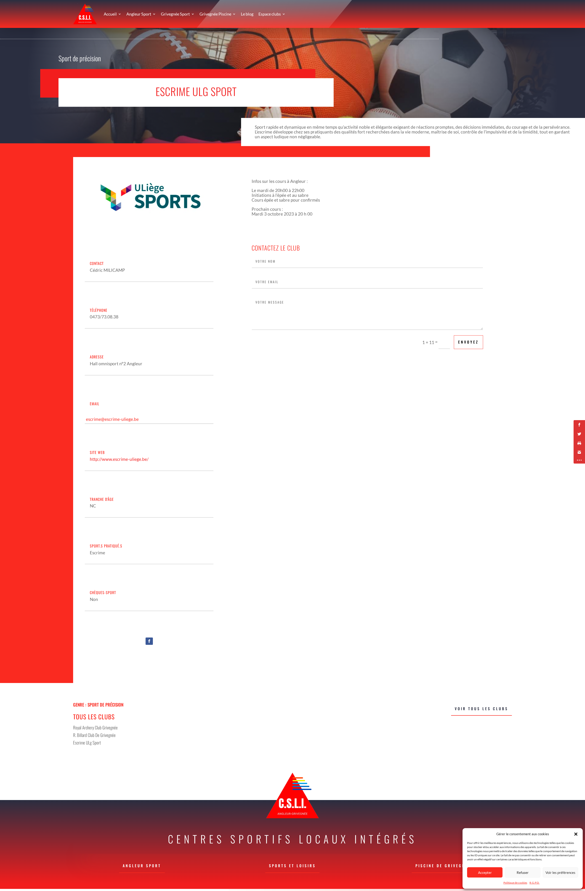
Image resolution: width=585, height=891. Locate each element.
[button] (576, 834)
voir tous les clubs (481, 708)
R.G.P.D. (534, 882)
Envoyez (468, 342)
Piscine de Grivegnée (443, 865)
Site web (97, 452)
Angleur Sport (138, 13)
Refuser (523, 872)
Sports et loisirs (292, 865)
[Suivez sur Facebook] (149, 641)
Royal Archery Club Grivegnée (95, 727)
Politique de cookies (515, 882)
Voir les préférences (560, 872)
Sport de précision (79, 58)
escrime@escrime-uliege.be (112, 419)
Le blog (247, 13)
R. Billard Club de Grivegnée (94, 735)
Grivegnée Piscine (215, 13)
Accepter (485, 872)
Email (94, 403)
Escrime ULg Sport (87, 742)
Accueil (110, 13)
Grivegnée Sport (175, 13)
